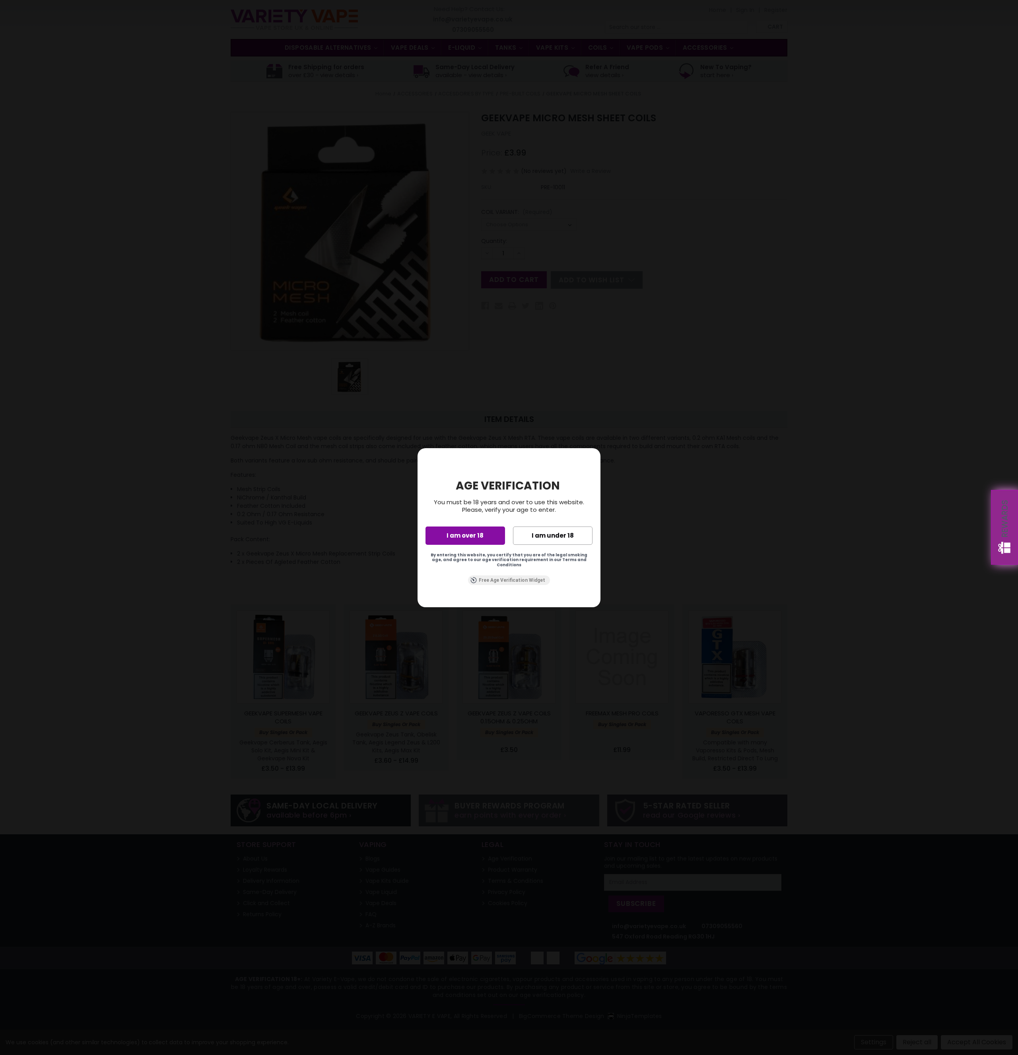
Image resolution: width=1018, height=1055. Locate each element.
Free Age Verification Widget (512, 580)
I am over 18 (465, 535)
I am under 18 (553, 535)
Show (1004, 527)
